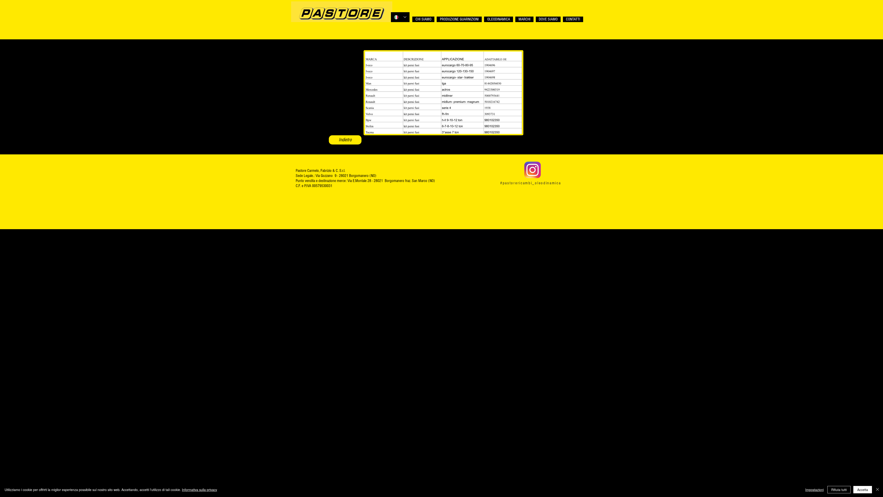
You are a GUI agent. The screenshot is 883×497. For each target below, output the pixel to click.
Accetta (862, 489)
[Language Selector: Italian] (400, 17)
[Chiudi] (877, 489)
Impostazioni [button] (814, 489)
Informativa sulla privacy (199, 489)
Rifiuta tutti (839, 489)
